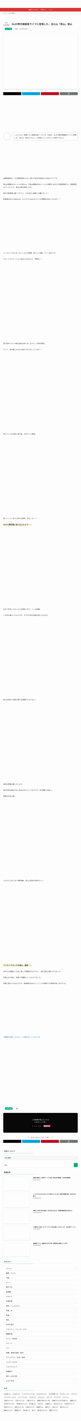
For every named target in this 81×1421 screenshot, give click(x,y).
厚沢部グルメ (22, 1404)
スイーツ (9, 1343)
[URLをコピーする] (69, 93)
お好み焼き (10, 1324)
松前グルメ (8, 1407)
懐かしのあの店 (11, 1376)
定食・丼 (9, 1310)
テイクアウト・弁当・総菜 (15, 1357)
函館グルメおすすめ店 (60, 1400)
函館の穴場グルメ (43, 1400)
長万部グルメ (42, 1410)
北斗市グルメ (9, 1404)
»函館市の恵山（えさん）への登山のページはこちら (21, 1037)
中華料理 (9, 1301)
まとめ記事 (53, 1394)
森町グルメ (19, 1407)
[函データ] (40, 4)
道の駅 (26, 1410)
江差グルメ (30, 1407)
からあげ (16, 1394)
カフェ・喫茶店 (11, 1338)
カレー (8, 1282)
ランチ (57, 1397)
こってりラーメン (28, 1394)
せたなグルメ (41, 1394)
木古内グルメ (69, 1404)
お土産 (7, 1394)
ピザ (49, 1397)
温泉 (47, 1407)
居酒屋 (8, 1292)
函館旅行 (9, 1371)
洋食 (7, 1278)
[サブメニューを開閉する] (75, 1268)
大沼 (40, 1404)
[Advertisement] (40, 112)
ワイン (65, 1397)
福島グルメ (8, 1410)
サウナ (74, 1394)
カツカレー (64, 1394)
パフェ (41, 1397)
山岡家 (48, 1404)
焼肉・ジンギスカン (13, 1306)
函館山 (73, 1400)
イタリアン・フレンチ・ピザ (16, 1329)
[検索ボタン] (4, 4)
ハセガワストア (11, 1366)
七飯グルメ (8, 1400)
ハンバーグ (22, 1397)
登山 (16, 29)
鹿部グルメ (53, 1410)
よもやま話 (8, 29)
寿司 (7, 1320)
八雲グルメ (31, 1400)
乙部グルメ (19, 1400)
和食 (7, 1315)
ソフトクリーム (10, 1397)
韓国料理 (9, 1334)
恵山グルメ (58, 1404)
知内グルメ (64, 1407)
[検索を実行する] (76, 1165)
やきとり (9, 1296)
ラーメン (9, 1268)
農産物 (18, 1410)
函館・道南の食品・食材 (14, 1352)
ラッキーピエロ (11, 1362)
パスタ (32, 1397)
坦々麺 (32, 1404)
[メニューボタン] (77, 4)
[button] (12, 93)
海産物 (39, 1407)
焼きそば (9, 1287)
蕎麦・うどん (11, 1273)
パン (7, 1348)
